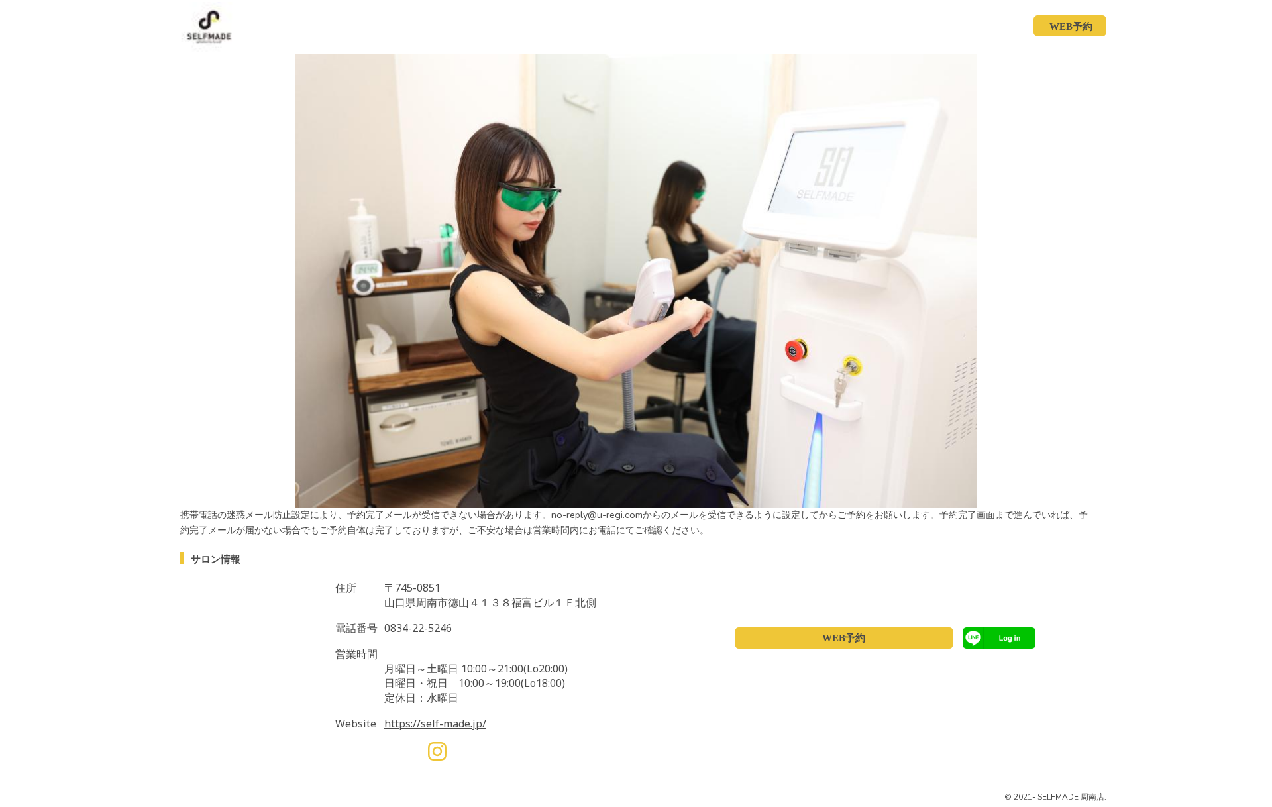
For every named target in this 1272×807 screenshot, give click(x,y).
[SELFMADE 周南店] (202, 26)
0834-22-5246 (418, 628)
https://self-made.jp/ (435, 723)
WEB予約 (843, 638)
